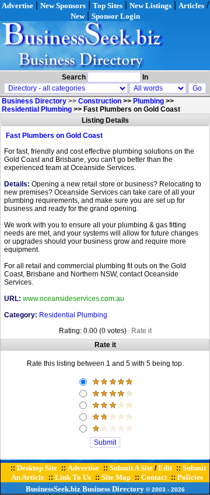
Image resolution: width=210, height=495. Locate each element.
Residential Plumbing (37, 109)
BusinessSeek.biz (53, 488)
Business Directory (113, 488)
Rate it (141, 331)
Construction (99, 101)
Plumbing (148, 101)
